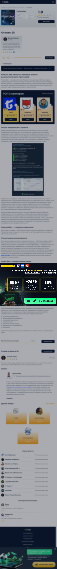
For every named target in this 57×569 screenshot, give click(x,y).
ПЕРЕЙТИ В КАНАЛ (40, 300)
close (55, 264)
